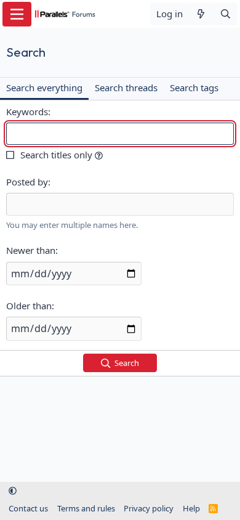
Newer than (30, 250)
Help (191, 508)
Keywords (27, 111)
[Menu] (16, 14)
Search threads (126, 87)
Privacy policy (149, 508)
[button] (99, 154)
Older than (29, 305)
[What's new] (201, 13)
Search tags (194, 87)
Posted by (27, 182)
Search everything (44, 87)
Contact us (28, 508)
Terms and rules (86, 508)
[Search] (226, 13)
